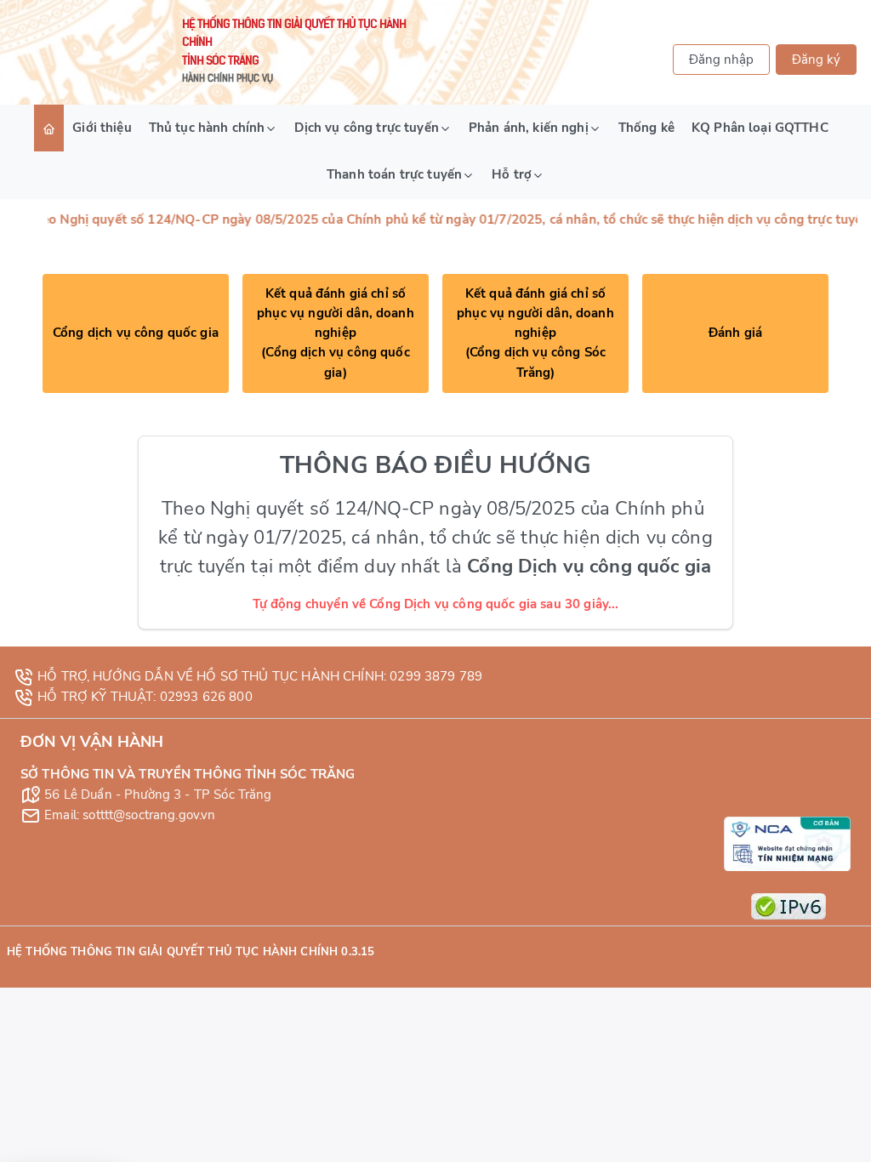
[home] (49, 128)
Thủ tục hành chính (207, 127)
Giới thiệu (102, 127)
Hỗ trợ (512, 174)
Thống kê (646, 127)
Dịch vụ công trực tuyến (366, 127)
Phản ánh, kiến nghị (529, 127)
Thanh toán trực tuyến (394, 174)
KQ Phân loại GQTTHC (760, 127)
